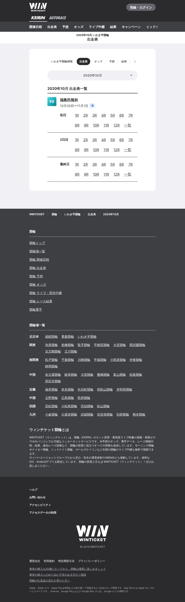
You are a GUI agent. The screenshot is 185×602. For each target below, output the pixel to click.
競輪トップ (37, 243)
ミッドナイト (155, 27)
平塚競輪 (100, 360)
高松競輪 (51, 406)
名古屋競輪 (53, 374)
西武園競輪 (137, 345)
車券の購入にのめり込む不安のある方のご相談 (57, 574)
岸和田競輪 (124, 389)
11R (106, 125)
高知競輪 (87, 406)
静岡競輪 (51, 366)
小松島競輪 (69, 406)
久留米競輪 (69, 414)
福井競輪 (51, 389)
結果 (113, 27)
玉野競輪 (51, 398)
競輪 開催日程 (39, 259)
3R (94, 115)
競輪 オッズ (37, 284)
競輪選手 (35, 309)
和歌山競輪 (105, 389)
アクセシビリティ (40, 505)
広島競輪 (67, 398)
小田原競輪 (118, 360)
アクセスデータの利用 (42, 512)
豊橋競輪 (103, 374)
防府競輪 (84, 398)
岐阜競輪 (71, 374)
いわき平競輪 (87, 336)
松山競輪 (103, 406)
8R (77, 125)
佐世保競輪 (105, 414)
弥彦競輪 (51, 345)
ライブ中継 (97, 27)
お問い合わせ (37, 497)
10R (96, 125)
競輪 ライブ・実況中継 (45, 293)
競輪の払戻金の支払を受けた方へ (49, 580)
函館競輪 (51, 336)
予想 (65, 27)
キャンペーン (131, 27)
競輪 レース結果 (40, 301)
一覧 (127, 125)
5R (112, 115)
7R (130, 115)
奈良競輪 (67, 389)
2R (85, 115)
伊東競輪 (136, 360)
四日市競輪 (53, 381)
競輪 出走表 (37, 268)
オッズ (78, 27)
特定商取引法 (66, 561)
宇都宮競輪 (102, 345)
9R (86, 125)
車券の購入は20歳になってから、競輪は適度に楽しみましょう (67, 568)
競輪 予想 (36, 276)
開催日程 (35, 27)
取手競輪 (84, 345)
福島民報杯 (69, 99)
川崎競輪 (84, 360)
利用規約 (49, 561)
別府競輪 (122, 414)
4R (103, 115)
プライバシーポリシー (91, 561)
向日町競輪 (85, 389)
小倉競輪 (51, 414)
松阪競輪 (136, 374)
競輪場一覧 (37, 251)
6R (121, 115)
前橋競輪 (67, 345)
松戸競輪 (51, 360)
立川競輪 (71, 351)
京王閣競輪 (53, 351)
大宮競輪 (119, 345)
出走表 (52, 27)
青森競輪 (67, 336)
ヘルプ (33, 489)
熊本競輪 (139, 414)
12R (116, 125)
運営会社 (34, 561)
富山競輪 (119, 374)
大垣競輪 (87, 374)
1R (77, 115)
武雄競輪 (87, 414)
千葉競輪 (67, 360)
